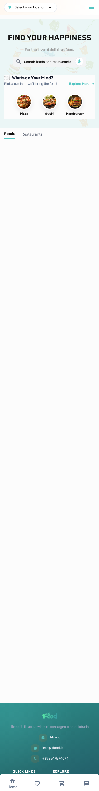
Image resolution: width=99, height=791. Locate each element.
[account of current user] (91, 7)
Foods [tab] (9, 134)
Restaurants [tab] (32, 134)
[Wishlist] (37, 783)
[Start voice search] (79, 61)
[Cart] (62, 783)
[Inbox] (86, 783)
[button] (31, 7)
